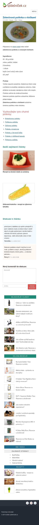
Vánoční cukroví (17, 460)
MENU (35, 11)
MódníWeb (15, 458)
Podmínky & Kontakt (7, 512)
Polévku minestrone (12, 129)
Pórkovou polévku (11, 140)
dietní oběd (16, 47)
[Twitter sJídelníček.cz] (35, 503)
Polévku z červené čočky (13, 132)
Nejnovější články (20, 297)
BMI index (20, 447)
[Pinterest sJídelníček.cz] (32, 503)
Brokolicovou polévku (12, 118)
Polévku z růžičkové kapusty (15, 136)
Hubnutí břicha (17, 463)
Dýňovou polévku (11, 125)
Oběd (16, 20)
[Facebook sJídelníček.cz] (28, 503)
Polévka (20, 20)
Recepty (11, 20)
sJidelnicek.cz (14, 515)
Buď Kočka (16, 455)
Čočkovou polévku (11, 122)
